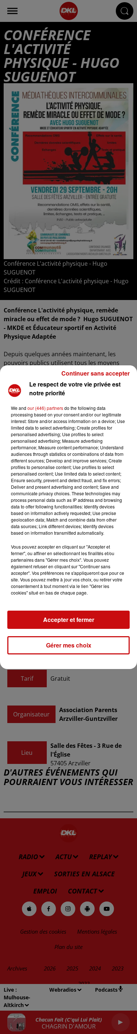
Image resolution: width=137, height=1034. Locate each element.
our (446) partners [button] (45, 408)
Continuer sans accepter (95, 373)
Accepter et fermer (68, 619)
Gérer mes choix (68, 645)
